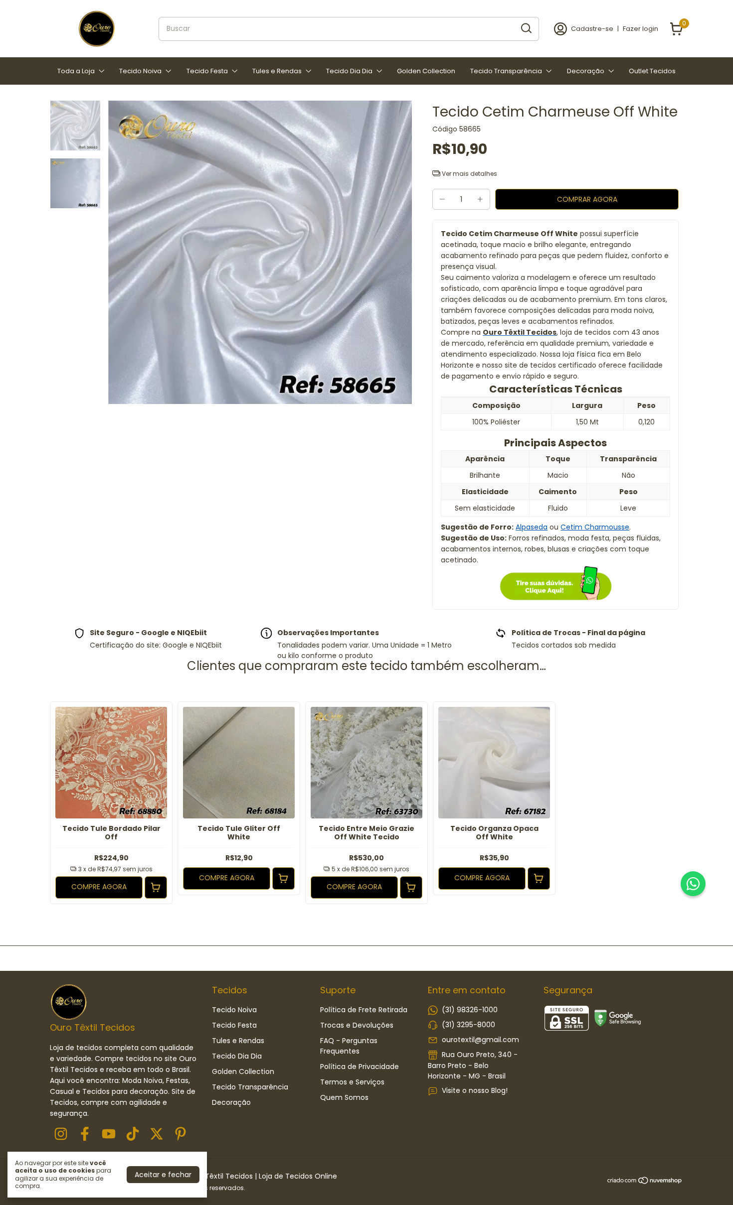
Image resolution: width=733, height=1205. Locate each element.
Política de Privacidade (359, 1066)
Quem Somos (344, 1097)
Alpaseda (532, 527)
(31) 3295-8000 (468, 1025)
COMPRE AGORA (99, 887)
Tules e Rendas (277, 71)
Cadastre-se (592, 28)
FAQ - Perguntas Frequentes (348, 1046)
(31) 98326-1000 (470, 1010)
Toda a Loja (76, 71)
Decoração (585, 71)
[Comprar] (156, 887)
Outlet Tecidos (652, 71)
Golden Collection (426, 71)
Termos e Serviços (352, 1082)
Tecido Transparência (506, 71)
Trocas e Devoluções (356, 1025)
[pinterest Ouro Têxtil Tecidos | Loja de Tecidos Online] (180, 1134)
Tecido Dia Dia (349, 71)
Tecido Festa (207, 71)
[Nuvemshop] (645, 1182)
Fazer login (640, 28)
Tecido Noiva (140, 71)
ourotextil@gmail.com (480, 1040)
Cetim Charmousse (594, 527)
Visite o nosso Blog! (475, 1090)
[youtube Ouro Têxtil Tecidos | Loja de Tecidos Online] (109, 1134)
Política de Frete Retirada (363, 1010)
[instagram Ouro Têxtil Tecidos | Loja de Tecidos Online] (61, 1134)
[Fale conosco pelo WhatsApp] (693, 883)
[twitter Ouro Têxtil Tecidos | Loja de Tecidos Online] (157, 1134)
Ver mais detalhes (468, 173)
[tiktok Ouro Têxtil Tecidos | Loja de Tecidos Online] (133, 1134)
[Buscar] (525, 28)
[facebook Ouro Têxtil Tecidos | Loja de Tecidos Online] (85, 1134)
